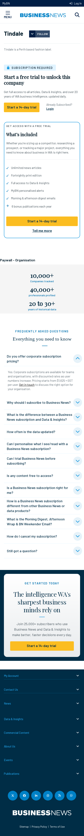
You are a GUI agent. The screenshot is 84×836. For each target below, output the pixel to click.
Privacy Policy (39, 826)
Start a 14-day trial (42, 221)
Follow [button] (42, 33)
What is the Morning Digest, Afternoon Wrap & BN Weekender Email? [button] (36, 521)
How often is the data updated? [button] (31, 432)
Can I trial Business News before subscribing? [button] (31, 460)
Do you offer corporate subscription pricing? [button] (34, 358)
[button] (77, 15)
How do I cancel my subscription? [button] (32, 536)
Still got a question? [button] (22, 551)
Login (50, 108)
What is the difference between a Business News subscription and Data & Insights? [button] (39, 417)
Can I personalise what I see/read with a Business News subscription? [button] (37, 446)
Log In (77, 3)
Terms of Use (57, 826)
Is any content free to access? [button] (30, 475)
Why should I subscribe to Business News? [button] (39, 402)
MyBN (6, 3)
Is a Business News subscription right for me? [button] (37, 490)
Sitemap (24, 826)
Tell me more (42, 230)
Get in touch (27, 384)
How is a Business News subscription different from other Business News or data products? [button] (36, 506)
